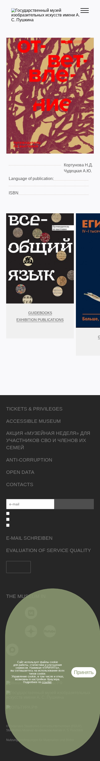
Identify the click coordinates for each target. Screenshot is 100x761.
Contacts (19, 484)
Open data (20, 472)
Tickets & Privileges (34, 409)
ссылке (47, 682)
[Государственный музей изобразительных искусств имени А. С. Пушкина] (46, 20)
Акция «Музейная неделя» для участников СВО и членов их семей (48, 440)
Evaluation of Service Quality (48, 550)
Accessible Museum (33, 421)
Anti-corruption (29, 460)
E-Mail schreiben (29, 538)
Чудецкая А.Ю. (78, 171)
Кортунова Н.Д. (78, 165)
